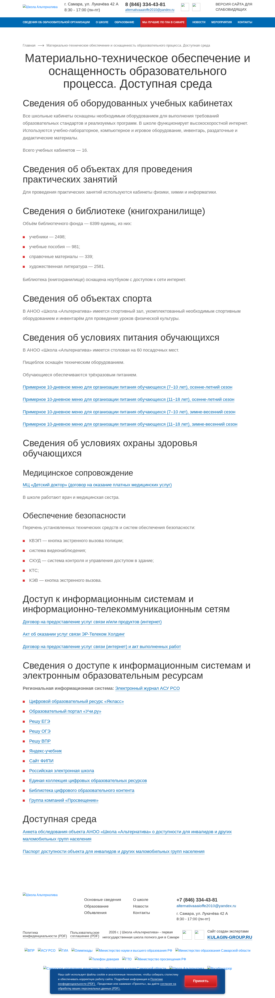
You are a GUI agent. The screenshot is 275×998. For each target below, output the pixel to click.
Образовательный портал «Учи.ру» (65, 711)
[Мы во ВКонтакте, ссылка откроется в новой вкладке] (196, 7)
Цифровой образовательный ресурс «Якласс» (76, 701)
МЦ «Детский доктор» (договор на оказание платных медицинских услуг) (97, 484)
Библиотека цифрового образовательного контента (81, 790)
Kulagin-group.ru (229, 937)
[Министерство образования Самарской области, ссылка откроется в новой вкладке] (212, 950)
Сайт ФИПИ (41, 760)
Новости (198, 22)
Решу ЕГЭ (39, 721)
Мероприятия (221, 22)
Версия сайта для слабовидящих (234, 6)
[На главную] (40, 7)
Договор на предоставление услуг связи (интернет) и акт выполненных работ (102, 646)
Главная (29, 45)
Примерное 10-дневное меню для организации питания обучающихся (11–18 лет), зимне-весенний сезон (130, 424)
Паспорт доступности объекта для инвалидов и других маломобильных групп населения (114, 851)
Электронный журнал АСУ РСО (147, 688)
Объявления (95, 913)
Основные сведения (102, 899)
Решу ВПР (40, 741)
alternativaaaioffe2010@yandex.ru (149, 9)
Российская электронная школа (61, 770)
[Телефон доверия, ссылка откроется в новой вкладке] (104, 959)
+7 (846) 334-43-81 (197, 899)
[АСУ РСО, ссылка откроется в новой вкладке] (46, 950)
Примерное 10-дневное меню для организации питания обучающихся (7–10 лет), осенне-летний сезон (127, 387)
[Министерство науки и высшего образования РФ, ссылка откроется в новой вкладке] (134, 950)
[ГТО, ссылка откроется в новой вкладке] (126, 959)
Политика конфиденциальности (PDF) (45, 934)
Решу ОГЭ (40, 731)
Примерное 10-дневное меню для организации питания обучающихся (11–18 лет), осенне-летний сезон (128, 399)
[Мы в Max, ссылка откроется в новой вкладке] (185, 7)
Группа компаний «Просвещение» (63, 800)
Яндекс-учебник (45, 750)
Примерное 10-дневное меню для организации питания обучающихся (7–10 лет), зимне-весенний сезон (129, 411)
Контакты (245, 22)
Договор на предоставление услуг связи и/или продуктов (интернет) (92, 621)
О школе (102, 22)
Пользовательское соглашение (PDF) (84, 934)
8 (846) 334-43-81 (145, 4)
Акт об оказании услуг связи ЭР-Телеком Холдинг (74, 634)
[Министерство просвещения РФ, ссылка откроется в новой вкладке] (160, 959)
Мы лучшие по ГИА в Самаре (163, 22)
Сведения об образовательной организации (56, 22)
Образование (124, 22)
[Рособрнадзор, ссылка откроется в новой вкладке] (219, 968)
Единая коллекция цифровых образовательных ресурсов (88, 780)
